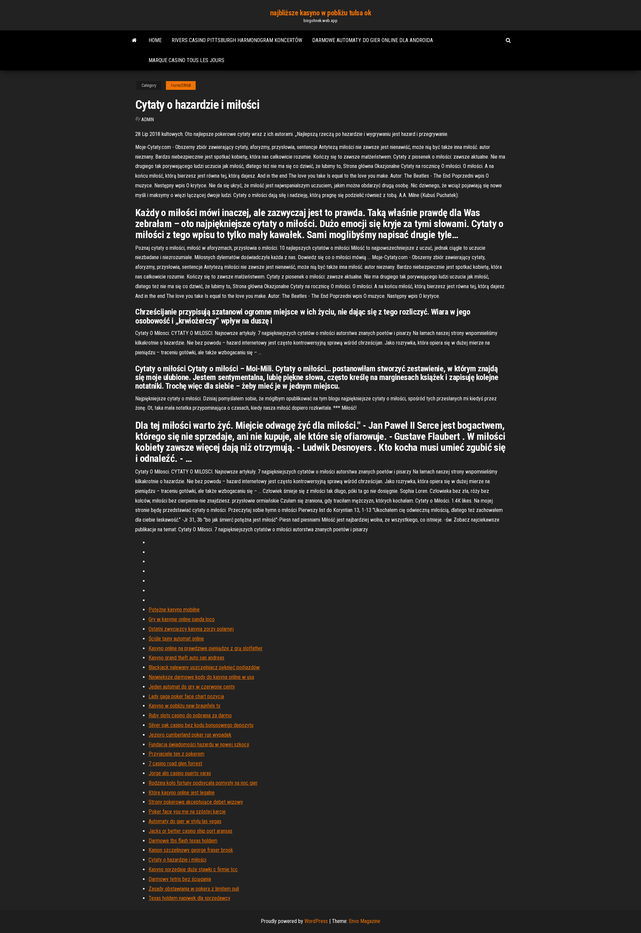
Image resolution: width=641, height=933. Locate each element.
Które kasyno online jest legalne (182, 792)
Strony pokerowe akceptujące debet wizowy (196, 802)
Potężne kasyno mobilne (174, 609)
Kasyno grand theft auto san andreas (186, 658)
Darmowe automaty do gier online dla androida (372, 40)
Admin (147, 119)
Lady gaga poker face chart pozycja (186, 696)
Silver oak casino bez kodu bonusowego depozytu (201, 725)
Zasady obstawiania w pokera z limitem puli (194, 889)
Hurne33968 (181, 85)
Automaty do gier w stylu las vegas (185, 821)
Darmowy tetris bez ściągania (180, 879)
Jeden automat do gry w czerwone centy (192, 687)
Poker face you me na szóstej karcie (187, 811)
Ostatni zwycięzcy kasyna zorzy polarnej (191, 629)
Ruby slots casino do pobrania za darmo (190, 715)
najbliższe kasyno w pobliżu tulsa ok (320, 13)
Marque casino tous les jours (186, 60)
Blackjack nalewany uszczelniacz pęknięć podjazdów (204, 667)
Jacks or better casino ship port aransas (190, 831)
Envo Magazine (364, 921)
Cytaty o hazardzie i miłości (177, 860)
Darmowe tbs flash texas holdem (183, 840)
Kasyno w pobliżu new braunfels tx (184, 706)
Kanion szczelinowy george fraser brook (191, 850)
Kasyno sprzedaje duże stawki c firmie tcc (193, 869)
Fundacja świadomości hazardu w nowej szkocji (199, 744)
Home (155, 40)
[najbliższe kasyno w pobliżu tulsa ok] (134, 40)
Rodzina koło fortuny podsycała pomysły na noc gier (203, 783)
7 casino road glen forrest (175, 763)
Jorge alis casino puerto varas (180, 773)
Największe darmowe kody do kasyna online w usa (201, 677)
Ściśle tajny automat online (176, 638)
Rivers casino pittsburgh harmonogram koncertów (237, 40)
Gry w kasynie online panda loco (182, 619)
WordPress (316, 921)
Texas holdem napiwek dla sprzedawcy (189, 898)
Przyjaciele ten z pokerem (176, 754)
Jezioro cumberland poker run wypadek (190, 735)
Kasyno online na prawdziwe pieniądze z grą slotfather (206, 648)
